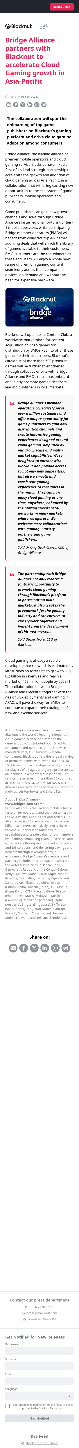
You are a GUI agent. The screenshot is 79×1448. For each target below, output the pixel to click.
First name (11, 1344)
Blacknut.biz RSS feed (42, 1443)
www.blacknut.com (46, 730)
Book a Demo (61, 7)
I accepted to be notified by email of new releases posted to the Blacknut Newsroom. (43, 1406)
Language (11, 1389)
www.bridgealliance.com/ (24, 804)
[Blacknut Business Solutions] (22, 6)
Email (8, 1374)
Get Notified (39, 1418)
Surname (10, 1359)
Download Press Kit (42, 1319)
